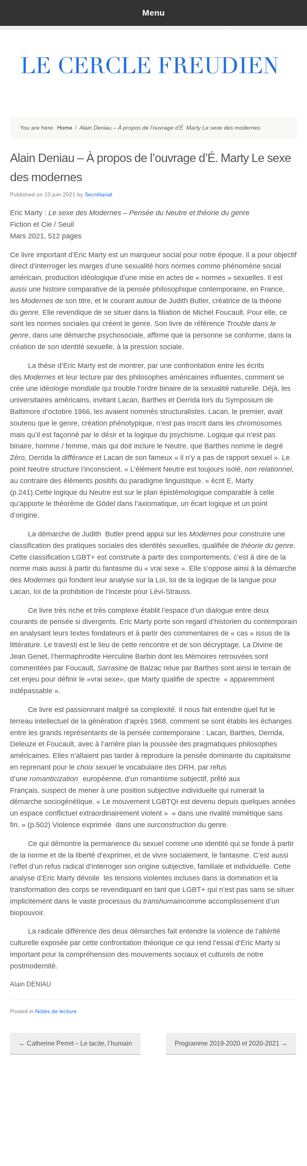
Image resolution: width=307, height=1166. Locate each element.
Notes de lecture (56, 1011)
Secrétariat (98, 194)
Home (64, 127)
